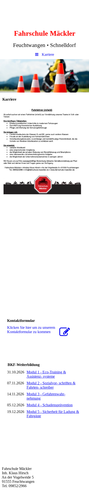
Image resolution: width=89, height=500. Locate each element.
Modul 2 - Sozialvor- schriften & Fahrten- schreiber (51, 385)
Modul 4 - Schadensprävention (50, 405)
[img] (44, 76)
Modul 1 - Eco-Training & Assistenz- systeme (46, 374)
